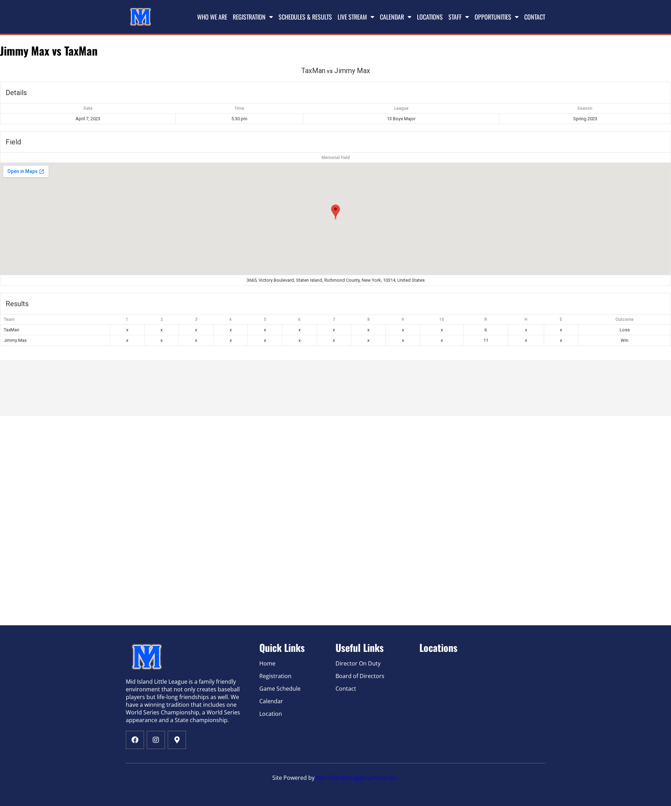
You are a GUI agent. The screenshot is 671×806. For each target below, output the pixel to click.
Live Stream (352, 16)
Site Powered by (294, 778)
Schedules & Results (305, 16)
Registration (249, 16)
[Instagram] (156, 740)
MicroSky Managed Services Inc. (357, 778)
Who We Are (212, 16)
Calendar (392, 16)
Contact (534, 16)
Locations (430, 16)
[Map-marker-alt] (177, 740)
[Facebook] (135, 740)
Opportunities (493, 16)
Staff (455, 16)
